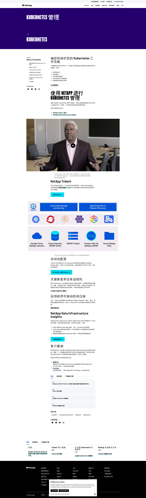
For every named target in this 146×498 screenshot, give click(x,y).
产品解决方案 (69, 376)
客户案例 (31, 81)
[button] (86, 5)
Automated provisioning (35, 70)
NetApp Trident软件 (60, 113)
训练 (58, 471)
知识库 (59, 476)
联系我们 (107, 468)
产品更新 (43, 485)
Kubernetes (78, 414)
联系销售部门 (45, 471)
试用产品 (43, 476)
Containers (54, 414)
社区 (58, 479)
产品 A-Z (43, 482)
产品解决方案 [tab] (45, 442)
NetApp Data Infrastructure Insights (35, 78)
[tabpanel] (73, 452)
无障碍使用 (107, 474)
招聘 (74, 474)
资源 (52, 376)
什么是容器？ (55, 85)
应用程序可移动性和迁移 (35, 75)
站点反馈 (107, 471)
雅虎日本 (56, 362)
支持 (58, 468)
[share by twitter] (28, 89)
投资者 (75, 476)
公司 (74, 468)
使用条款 (43, 495)
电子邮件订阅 (108, 476)
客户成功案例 (93, 479)
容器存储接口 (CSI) (65, 188)
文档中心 (59, 474)
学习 (28, 34)
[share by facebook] (32, 89)
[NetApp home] (27, 5)
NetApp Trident (32, 67)
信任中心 (75, 479)
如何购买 (43, 468)
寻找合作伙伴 (45, 474)
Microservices (86, 414)
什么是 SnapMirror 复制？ (59, 291)
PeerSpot (56, 368)
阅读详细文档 (55, 308)
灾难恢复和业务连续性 (35, 72)
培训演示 (59, 376)
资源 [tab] (27, 442)
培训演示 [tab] (35, 442)
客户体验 (91, 476)
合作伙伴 (75, 471)
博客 (90, 474)
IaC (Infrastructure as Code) (66, 414)
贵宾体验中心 (45, 479)
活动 (90, 471)
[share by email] (39, 89)
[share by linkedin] (35, 89)
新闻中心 (91, 468)
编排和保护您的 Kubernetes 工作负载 (37, 63)
